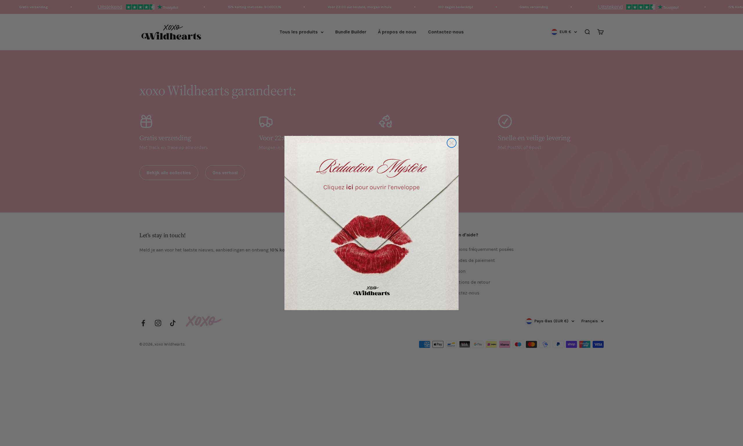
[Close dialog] (451, 143)
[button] (371, 223)
